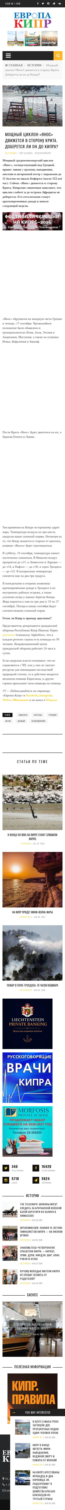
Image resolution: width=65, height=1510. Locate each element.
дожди (21, 721)
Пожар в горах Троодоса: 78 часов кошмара (32, 985)
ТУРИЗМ (25, 843)
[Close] (14, 1412)
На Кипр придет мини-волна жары (32, 912)
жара (8, 721)
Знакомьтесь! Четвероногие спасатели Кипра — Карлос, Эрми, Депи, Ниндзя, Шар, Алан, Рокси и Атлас (40, 1253)
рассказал (9, 635)
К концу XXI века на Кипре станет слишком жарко (32, 837)
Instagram (45, 695)
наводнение (38, 721)
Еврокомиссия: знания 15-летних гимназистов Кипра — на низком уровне (41, 1231)
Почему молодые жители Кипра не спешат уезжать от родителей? (40, 1274)
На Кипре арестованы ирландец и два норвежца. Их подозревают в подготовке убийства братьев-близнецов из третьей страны (46, 1485)
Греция (52, 715)
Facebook (32, 695)
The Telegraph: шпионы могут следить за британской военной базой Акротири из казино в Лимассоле (41, 1209)
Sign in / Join (12, 3)
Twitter (6, 700)
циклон (23, 715)
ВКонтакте (21, 700)
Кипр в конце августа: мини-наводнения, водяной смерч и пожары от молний (45, 1452)
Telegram (51, 700)
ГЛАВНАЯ (16, 65)
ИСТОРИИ (34, 65)
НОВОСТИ (25, 917)
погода (38, 715)
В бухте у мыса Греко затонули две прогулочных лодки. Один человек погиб (46, 1427)
